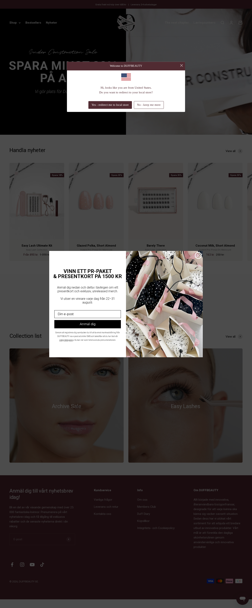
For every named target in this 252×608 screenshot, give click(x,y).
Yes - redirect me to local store (110, 105)
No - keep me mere (149, 105)
